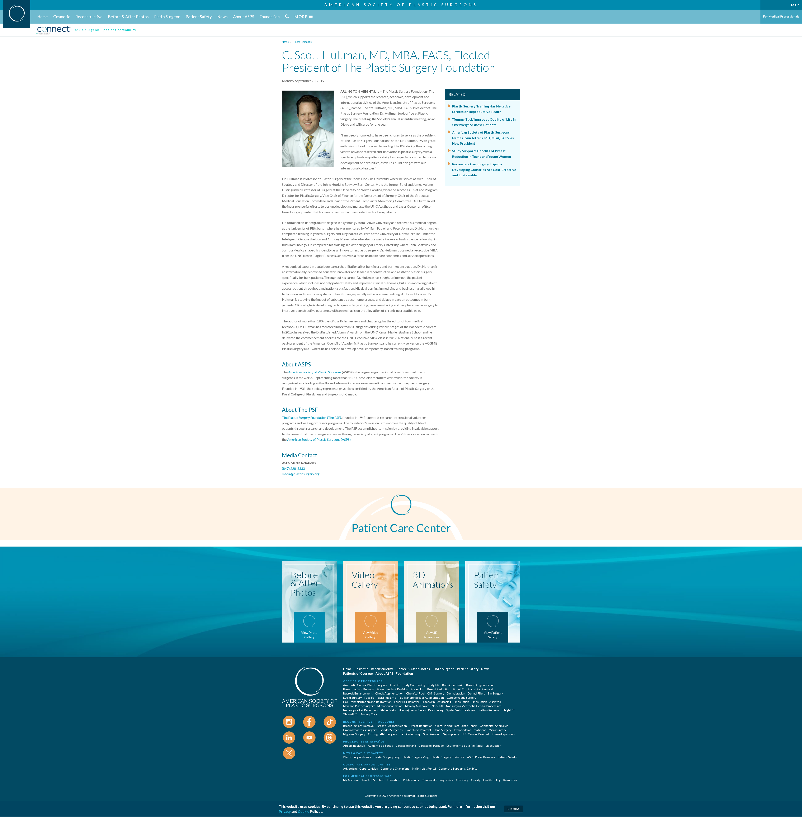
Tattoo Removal (489, 710)
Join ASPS (368, 780)
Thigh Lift (508, 710)
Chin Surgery (435, 693)
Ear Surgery (495, 693)
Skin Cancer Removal (475, 734)
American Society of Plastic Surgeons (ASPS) (319, 439)
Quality (476, 780)
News (222, 16)
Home (42, 16)
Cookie (303, 811)
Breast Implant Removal (358, 689)
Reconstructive (89, 16)
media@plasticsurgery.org (301, 474)
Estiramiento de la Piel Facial (465, 745)
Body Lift (433, 685)
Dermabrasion (456, 693)
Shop (381, 780)
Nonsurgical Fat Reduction (360, 710)
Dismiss (514, 809)
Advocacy (462, 780)
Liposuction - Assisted (486, 701)
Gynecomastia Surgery (461, 697)
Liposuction (461, 701)
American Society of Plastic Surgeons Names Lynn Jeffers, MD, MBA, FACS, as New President (483, 137)
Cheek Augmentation (389, 693)
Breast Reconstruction (392, 725)
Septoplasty (451, 734)
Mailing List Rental (424, 768)
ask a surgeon (87, 30)
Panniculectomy (410, 734)
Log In (795, 4)
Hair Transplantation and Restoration (367, 701)
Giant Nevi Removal (418, 730)
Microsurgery (497, 730)
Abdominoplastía (354, 745)
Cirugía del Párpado (431, 745)
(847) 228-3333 (293, 468)
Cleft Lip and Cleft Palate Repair (456, 725)
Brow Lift (459, 689)
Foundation (270, 16)
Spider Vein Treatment (461, 710)
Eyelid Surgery (352, 697)
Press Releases (303, 41)
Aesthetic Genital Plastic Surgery (365, 685)
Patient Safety (199, 16)
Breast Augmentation (480, 685)
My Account (351, 780)
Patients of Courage (358, 673)
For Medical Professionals (781, 16)
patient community (120, 30)
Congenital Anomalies (494, 725)
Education (393, 780)
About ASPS (243, 16)
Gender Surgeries (391, 730)
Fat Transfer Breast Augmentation (421, 697)
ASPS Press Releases (481, 757)
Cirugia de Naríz (406, 745)
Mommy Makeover (417, 706)
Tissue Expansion (503, 734)
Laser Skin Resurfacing (436, 701)
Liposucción (493, 745)
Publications (411, 780)
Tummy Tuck (368, 714)
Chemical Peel (415, 693)
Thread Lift (350, 714)
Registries (446, 780)
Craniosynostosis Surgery (360, 730)
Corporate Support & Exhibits (458, 768)
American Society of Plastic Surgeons (401, 4)
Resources (510, 780)
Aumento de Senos (380, 745)
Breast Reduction (438, 689)
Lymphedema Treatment (470, 730)
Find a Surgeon (167, 16)
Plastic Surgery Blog (387, 757)
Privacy (285, 811)
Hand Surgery (442, 730)
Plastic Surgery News (357, 757)
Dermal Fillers (476, 693)
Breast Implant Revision (392, 689)
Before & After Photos (128, 16)
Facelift (369, 697)
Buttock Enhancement (358, 693)
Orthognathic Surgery (382, 734)
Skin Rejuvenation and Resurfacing (421, 710)
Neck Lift (437, 706)
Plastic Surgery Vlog (415, 757)
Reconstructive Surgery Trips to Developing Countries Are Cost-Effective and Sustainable (484, 169)
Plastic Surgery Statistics (447, 757)
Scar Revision (431, 734)
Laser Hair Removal (406, 701)
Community (429, 780)
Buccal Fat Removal (480, 689)
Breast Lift (418, 689)
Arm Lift (395, 685)
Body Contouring (414, 685)
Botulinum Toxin (452, 685)
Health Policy (491, 780)
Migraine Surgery (354, 734)
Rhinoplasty (388, 710)
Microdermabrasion (389, 706)
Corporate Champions (395, 768)
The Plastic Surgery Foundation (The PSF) (311, 417)
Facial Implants (386, 697)
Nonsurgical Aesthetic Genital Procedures (473, 706)
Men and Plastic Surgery (359, 706)
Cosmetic (61, 16)
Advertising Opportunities (360, 768)
